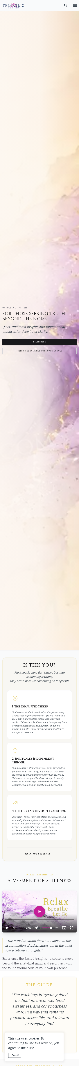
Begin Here (39, 342)
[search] (67, 5)
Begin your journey (38, 854)
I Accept (15, 1055)
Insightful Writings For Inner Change (39, 351)
